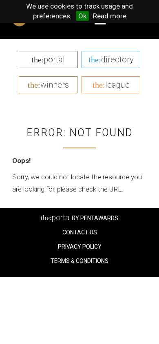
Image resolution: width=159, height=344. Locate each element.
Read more (109, 16)
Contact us (79, 232)
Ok (82, 16)
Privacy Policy (80, 246)
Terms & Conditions (79, 261)
